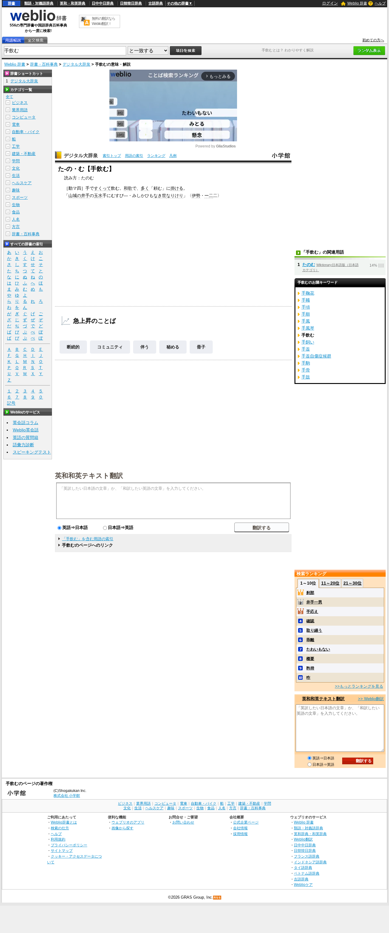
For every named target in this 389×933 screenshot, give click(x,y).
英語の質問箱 (25, 437)
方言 (16, 226)
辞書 (11, 3)
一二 (209, 195)
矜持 (310, 668)
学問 (16, 161)
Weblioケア (303, 884)
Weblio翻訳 (303, 839)
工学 (16, 146)
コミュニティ (110, 346)
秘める (173, 346)
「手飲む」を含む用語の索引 (87, 539)
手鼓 (305, 377)
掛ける (176, 188)
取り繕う (314, 630)
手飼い (307, 342)
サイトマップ (62, 850)
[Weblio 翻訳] (85, 21)
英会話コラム (25, 422)
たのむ (308, 264)
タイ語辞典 (303, 867)
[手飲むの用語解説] (13, 40)
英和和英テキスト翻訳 (89, 475)
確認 (310, 621)
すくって (102, 188)
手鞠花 (307, 293)
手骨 (305, 370)
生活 (16, 175)
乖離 (310, 640)
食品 (16, 212)
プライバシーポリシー (69, 845)
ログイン (330, 3)
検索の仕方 (60, 828)
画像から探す (122, 828)
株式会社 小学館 (66, 795)
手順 (305, 314)
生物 (16, 204)
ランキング (156, 156)
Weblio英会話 (26, 429)
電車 (16, 124)
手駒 (305, 363)
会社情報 (240, 828)
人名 (16, 219)
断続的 (73, 346)
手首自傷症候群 (316, 356)
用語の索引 (134, 156)
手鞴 (305, 300)
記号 (11, 403)
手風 (305, 321)
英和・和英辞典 (72, 3)
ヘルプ (380, 3)
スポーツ (20, 197)
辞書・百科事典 (44, 64)
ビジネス (20, 102)
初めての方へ (373, 40)
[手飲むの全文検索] (35, 40)
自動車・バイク (26, 132)
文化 (16, 168)
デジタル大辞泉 (76, 64)
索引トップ (112, 156)
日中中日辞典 (103, 3)
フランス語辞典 (306, 856)
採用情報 (240, 834)
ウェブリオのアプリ (128, 822)
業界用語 (20, 110)
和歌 (128, 188)
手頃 (305, 307)
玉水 (98, 195)
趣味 (16, 190)
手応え (312, 611)
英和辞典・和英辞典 (310, 834)
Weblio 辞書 (357, 3)
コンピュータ (24, 117)
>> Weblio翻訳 (371, 698)
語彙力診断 (23, 444)
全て (9, 96)
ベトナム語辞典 (306, 873)
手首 (305, 349)
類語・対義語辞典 (38, 3)
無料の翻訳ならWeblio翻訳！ (103, 21)
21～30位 (352, 583)
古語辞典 (155, 3)
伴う (144, 346)
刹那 (310, 592)
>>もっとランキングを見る (359, 686)
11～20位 (330, 583)
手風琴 (307, 328)
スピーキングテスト (32, 452)
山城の (74, 195)
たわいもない (318, 649)
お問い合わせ (183, 822)
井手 (85, 195)
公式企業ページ (246, 822)
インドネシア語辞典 (310, 862)
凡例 (173, 156)
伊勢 (196, 195)
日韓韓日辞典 (131, 3)
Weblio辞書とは (64, 822)
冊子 (201, 346)
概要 (310, 658)
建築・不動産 (24, 153)
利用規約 (58, 839)
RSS (217, 897)
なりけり (174, 195)
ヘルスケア (22, 183)
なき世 (159, 195)
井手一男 (314, 602)
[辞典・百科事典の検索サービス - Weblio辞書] (38, 20)
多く (145, 188)
